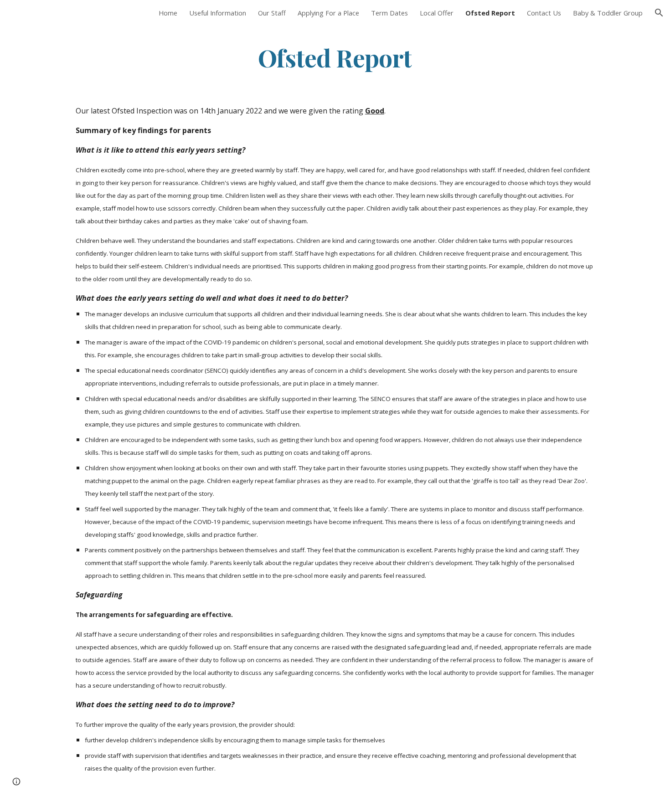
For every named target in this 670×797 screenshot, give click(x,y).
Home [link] (168, 12)
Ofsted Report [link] (490, 12)
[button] (659, 13)
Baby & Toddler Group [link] (608, 12)
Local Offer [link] (437, 12)
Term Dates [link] (389, 12)
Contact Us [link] (544, 12)
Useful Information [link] (217, 12)
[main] (335, 57)
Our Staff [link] (272, 12)
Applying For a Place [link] (328, 12)
